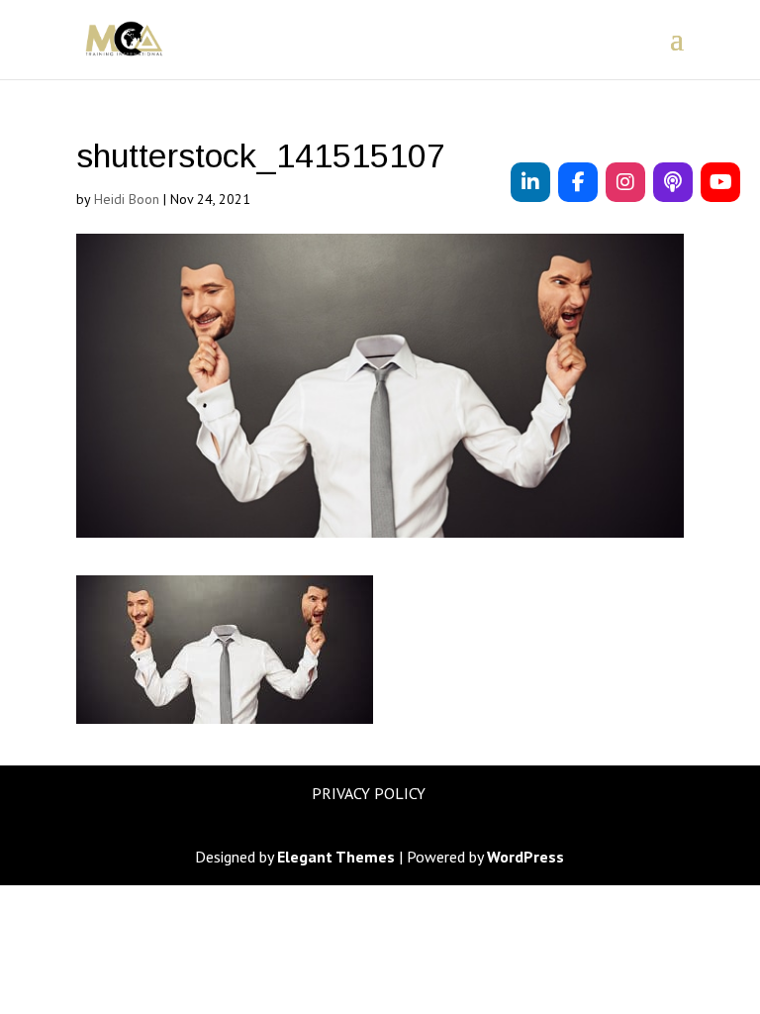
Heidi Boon (126, 199)
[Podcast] (673, 182)
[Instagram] (625, 182)
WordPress (525, 856)
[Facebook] (578, 182)
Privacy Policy (369, 793)
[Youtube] (720, 182)
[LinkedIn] (530, 182)
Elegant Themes (336, 856)
